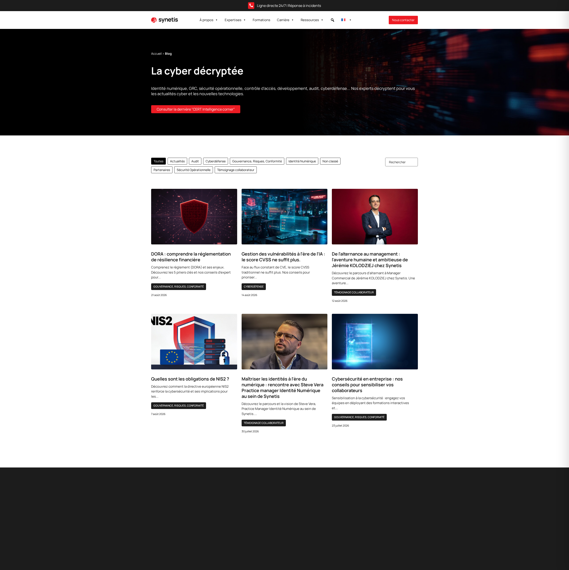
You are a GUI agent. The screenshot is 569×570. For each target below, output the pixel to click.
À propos (206, 20)
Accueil (156, 53)
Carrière (283, 20)
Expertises (233, 20)
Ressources (310, 20)
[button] (332, 20)
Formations (261, 20)
